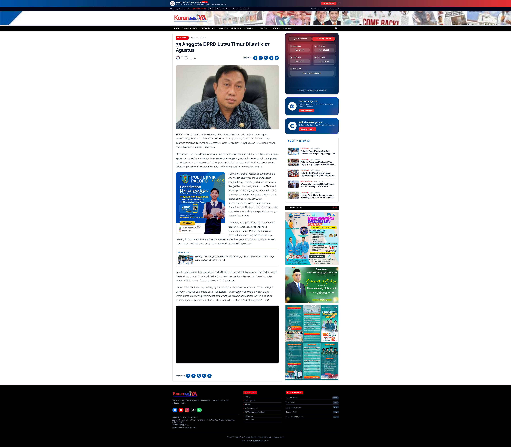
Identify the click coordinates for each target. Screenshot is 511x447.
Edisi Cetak (315, 9)
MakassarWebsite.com (258, 440)
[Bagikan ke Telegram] (271, 58)
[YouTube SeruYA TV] (181, 410)
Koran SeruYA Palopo (293, 407)
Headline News (291, 398)
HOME (176, 28)
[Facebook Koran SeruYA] (174, 410)
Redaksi (324, 9)
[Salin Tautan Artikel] (277, 58)
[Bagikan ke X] (261, 58)
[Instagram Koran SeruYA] (187, 410)
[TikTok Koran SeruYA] (193, 410)
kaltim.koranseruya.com (310, 122)
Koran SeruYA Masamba (295, 417)
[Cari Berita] (336, 28)
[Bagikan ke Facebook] (255, 58)
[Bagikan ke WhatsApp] (266, 58)
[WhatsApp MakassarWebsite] (268, 440)
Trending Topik (291, 412)
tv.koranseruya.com (308, 101)
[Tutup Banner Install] (339, 3)
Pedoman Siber (335, 9)
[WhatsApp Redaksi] (199, 410)
